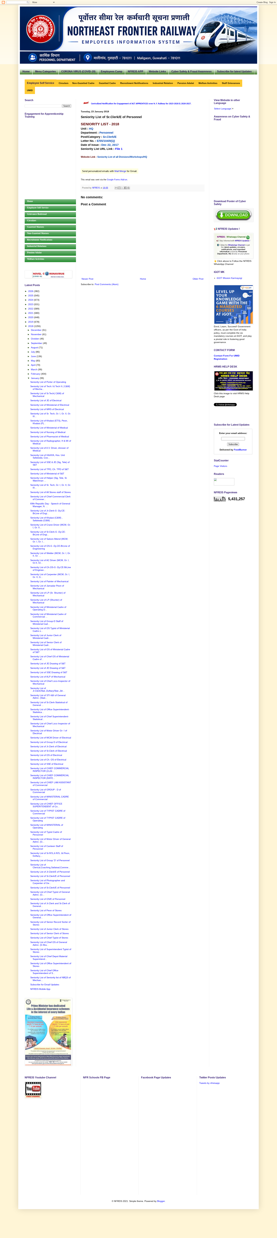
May (33, 360)
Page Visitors (220, 466)
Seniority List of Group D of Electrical (48, 742)
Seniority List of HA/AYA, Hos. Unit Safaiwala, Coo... (47, 456)
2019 (31, 322)
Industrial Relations (36, 246)
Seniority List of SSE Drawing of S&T (48, 672)
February (36, 374)
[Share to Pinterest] (128, 187)
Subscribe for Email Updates (44, 984)
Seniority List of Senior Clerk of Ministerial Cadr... (46, 643)
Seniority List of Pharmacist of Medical (49, 436)
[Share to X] (122, 187)
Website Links (157, 71)
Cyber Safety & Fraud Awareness (191, 71)
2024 (31, 300)
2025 (31, 295)
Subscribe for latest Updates (234, 71)
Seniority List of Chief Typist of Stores (49, 937)
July (33, 352)
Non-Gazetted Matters (38, 233)
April (33, 365)
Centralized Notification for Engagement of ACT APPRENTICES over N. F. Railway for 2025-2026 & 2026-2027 (141, 104)
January (35, 378)
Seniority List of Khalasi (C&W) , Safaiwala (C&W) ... (46, 519)
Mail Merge (120, 171)
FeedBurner (240, 449)
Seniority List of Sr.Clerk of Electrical (48, 751)
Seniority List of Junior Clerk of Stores (49, 929)
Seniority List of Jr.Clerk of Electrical (48, 746)
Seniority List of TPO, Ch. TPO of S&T (49, 469)
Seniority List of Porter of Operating (48, 382)
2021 (31, 313)
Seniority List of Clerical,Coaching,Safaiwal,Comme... (50, 866)
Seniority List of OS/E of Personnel (47, 899)
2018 (31, 326)
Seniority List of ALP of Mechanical (47, 676)
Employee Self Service (37, 207)
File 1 (118, 148)
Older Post (198, 279)
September (37, 343)
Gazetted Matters (35, 227)
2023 (31, 304)
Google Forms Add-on (117, 179)
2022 (31, 308)
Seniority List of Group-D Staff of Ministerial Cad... (46, 622)
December (36, 330)
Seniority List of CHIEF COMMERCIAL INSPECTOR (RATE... (49, 776)
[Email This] (116, 187)
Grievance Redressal (37, 214)
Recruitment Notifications (39, 240)
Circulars (31, 220)
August (35, 347)
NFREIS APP (135, 71)
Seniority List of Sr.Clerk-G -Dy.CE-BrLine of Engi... (48, 533)
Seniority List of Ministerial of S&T (47, 473)
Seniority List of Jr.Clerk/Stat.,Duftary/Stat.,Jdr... (47, 689)
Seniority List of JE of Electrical (45, 400)
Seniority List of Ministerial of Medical (49, 427)
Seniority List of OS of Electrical (46, 755)
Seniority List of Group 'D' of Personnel (50, 860)
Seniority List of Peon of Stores (46, 910)
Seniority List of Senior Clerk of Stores (49, 933)
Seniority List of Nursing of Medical (47, 432)
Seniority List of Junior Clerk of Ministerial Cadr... (45, 636)
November (36, 334)
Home (26, 71)
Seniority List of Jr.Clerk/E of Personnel (50, 871)
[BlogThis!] (119, 187)
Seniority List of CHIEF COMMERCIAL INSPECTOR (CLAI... (49, 769)
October (35, 338)
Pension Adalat (34, 252)
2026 (31, 291)
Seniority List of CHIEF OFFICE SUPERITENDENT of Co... (46, 805)
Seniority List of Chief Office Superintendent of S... (44, 971)
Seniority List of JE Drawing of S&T (48, 663)
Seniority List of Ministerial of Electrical (49, 405)
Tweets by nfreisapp (209, 1083)
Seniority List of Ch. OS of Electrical (48, 759)
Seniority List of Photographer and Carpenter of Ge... (47, 881)
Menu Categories (45, 71)
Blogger (161, 1201)
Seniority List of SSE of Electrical (46, 764)
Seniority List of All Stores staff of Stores (50, 492)
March (34, 369)
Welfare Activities (35, 259)
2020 (31, 317)
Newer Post (87, 279)
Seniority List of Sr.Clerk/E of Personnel (50, 876)
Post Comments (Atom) (106, 284)
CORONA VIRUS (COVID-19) (78, 71)
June (34, 356)
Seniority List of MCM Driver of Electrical (50, 737)
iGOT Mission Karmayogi (229, 278)
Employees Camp (111, 71)
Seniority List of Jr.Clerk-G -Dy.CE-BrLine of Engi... (47, 512)
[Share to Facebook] (125, 187)
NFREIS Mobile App (40, 989)
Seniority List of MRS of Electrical (47, 409)
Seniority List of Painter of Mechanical (49, 581)
